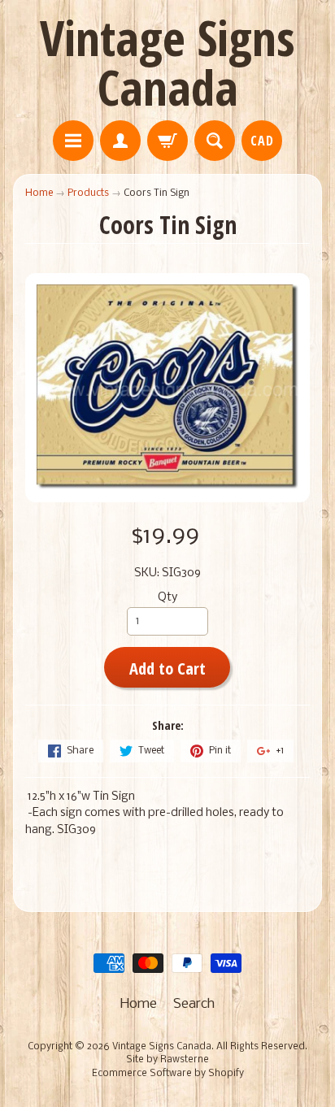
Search (194, 1004)
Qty (167, 598)
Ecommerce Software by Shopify (168, 1074)
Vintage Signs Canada (167, 62)
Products (88, 193)
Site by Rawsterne (167, 1060)
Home (39, 193)
